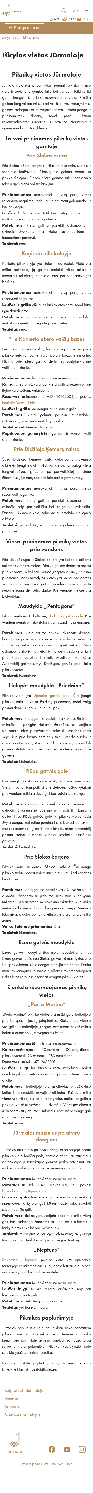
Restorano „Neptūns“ (19, 1260)
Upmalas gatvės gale (51, 696)
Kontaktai (13, 1399)
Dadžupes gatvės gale (65, 616)
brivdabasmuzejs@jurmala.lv (24, 1191)
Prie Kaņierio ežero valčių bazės (46, 339)
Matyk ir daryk (11, 37)
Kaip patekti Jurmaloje (24, 1391)
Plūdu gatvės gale (46, 771)
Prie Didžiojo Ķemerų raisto (46, 449)
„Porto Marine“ (46, 1005)
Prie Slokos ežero (46, 156)
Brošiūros (12, 1407)
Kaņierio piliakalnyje (46, 254)
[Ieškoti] (63, 10)
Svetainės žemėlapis (22, 1415)
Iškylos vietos (31, 37)
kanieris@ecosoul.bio (18, 403)
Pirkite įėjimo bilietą (27, 28)
